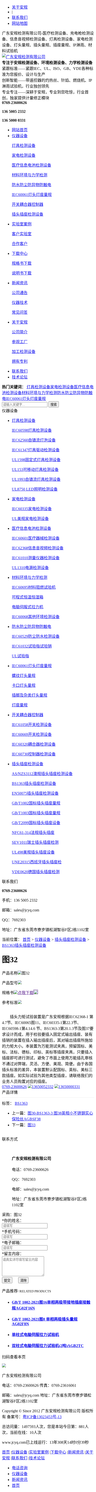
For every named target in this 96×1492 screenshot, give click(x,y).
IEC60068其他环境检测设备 (36, 617)
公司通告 (20, 293)
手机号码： (13, 1232)
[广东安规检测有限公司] (23, 57)
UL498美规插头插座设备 (33, 852)
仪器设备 (20, 136)
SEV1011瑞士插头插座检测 (35, 842)
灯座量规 (20, 705)
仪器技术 (20, 302)
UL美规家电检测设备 (30, 519)
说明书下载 (22, 273)
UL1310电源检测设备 (30, 568)
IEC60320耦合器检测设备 (34, 744)
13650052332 (42, 1087)
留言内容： (13, 1254)
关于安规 (20, 7)
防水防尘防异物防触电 (31, 185)
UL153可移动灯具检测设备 (35, 469)
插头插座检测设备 (27, 214)
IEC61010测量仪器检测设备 (36, 558)
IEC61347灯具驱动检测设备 (36, 450)
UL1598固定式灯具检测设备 (36, 460)
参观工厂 (20, 342)
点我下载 (25, 993)
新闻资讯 (20, 283)
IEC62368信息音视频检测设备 (38, 548)
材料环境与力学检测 (29, 175)
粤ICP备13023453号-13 (42, 1417)
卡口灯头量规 (23, 685)
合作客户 (20, 244)
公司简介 (20, 332)
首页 (27, 939)
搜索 (53, 404)
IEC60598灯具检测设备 (32, 430)
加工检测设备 (23, 352)
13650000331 (69, 1087)
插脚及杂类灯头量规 (29, 695)
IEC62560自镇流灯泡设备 (34, 440)
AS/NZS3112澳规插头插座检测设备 (42, 774)
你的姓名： (13, 1221)
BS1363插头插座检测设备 (34, 783)
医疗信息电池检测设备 (31, 165)
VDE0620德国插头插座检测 (36, 872)
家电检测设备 (23, 155)
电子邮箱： (13, 1243)
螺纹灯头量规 (23, 676)
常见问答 (20, 312)
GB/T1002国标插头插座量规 (36, 803)
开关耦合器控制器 (27, 204)
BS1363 (21, 1103)
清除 (23, 1280)
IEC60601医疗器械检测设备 (36, 538)
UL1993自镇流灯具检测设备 (36, 479)
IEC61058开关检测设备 (32, 725)
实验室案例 (22, 224)
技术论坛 (20, 377)
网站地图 (20, 23)
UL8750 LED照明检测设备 (35, 489)
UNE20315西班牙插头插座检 (37, 862)
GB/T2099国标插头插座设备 (36, 823)
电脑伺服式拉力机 (27, 607)
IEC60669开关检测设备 (32, 734)
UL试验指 (20, 656)
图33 (31, 1125)
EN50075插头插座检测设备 (35, 793)
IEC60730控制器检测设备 (34, 754)
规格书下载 (22, 263)
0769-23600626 (14, 1087)
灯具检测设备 (23, 145)
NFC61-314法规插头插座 (33, 832)
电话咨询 (20, 1468)
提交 (7, 1280)
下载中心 (20, 253)
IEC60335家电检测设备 (32, 509)
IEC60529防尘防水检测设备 (36, 636)
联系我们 (20, 17)
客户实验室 (22, 234)
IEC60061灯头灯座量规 (32, 195)
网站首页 (20, 130)
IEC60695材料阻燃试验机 (34, 587)
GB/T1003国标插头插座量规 (36, 813)
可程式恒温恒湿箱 (27, 597)
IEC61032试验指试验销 (32, 646)
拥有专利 (20, 361)
